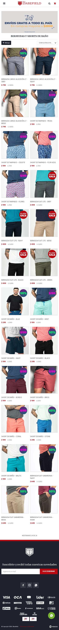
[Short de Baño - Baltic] (15, 458)
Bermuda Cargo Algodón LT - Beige (14, 122)
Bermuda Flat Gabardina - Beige (12, 518)
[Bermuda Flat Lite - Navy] (15, 223)
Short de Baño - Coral (11, 436)
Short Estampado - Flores (12, 202)
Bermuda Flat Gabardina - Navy (41, 477)
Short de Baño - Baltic (11, 476)
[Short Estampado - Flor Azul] (44, 145)
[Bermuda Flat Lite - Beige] (44, 223)
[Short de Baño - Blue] (15, 301)
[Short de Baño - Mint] (44, 301)
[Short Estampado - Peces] (44, 103)
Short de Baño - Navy (10, 358)
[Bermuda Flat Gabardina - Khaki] (44, 499)
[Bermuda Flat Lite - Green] (44, 262)
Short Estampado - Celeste (13, 162)
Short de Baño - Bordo (11, 397)
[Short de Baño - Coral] (15, 418)
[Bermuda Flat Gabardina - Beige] (15, 499)
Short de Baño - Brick (39, 397)
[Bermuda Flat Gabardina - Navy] (44, 458)
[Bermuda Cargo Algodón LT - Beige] (15, 103)
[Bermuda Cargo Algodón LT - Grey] (15, 61)
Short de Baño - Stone (40, 436)
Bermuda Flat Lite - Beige (40, 241)
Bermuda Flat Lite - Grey (40, 202)
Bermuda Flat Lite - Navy (12, 241)
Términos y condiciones (27, 626)
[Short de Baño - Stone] (44, 418)
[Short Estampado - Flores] (15, 184)
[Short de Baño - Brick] (44, 379)
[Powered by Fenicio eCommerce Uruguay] (53, 626)
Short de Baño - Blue (10, 319)
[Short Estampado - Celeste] (15, 145)
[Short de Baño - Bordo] (15, 379)
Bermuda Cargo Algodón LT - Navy (43, 80)
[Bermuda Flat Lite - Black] (15, 262)
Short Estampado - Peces (41, 121)
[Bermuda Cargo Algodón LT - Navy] (44, 61)
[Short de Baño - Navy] (15, 340)
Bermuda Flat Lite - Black (12, 280)
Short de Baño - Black (40, 358)
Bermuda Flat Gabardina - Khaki (41, 518)
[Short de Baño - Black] (44, 340)
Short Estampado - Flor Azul (43, 162)
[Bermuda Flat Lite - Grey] (44, 184)
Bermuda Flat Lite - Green (41, 280)
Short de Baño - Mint (39, 319)
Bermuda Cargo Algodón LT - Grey (14, 80)
